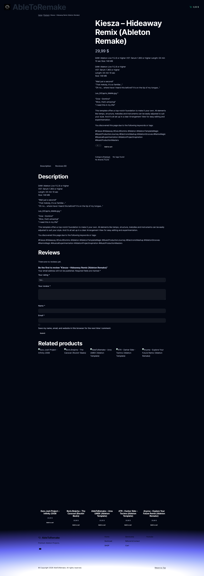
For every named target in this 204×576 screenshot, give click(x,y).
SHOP (107, 545)
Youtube (149, 537)
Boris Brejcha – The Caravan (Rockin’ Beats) (76, 513)
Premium (46, 15)
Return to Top (160, 568)
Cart (127, 545)
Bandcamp (129, 537)
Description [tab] (45, 166)
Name (41, 306)
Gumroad (108, 541)
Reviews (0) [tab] (61, 166)
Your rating (44, 275)
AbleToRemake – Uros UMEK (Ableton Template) (102, 513)
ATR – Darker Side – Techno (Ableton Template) (128, 513)
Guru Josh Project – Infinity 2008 (50, 512)
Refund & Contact (132, 541)
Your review (44, 286)
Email (41, 315)
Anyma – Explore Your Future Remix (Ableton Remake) (154, 513)
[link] (194, 7)
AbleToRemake (39, 7)
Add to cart (108, 147)
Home (40, 15)
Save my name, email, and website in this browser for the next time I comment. (74, 328)
